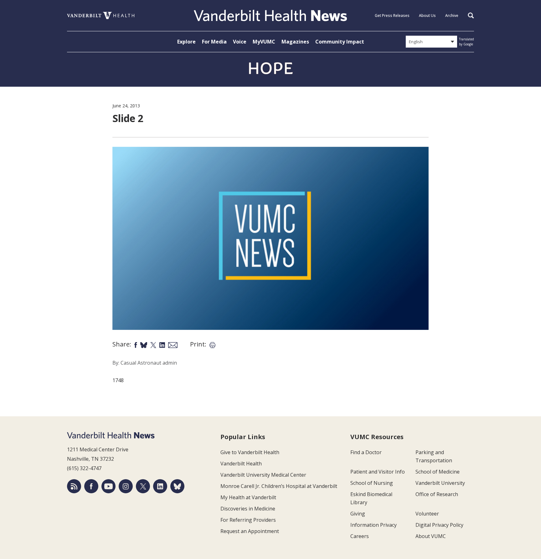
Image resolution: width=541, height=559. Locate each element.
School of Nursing (371, 483)
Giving (357, 513)
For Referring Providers (248, 519)
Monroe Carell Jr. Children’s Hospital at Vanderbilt (278, 486)
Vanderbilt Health (241, 463)
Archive (451, 15)
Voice (239, 41)
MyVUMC (264, 41)
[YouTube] (108, 486)
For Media (214, 41)
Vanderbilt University (440, 483)
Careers (359, 536)
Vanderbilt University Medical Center (263, 474)
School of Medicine (437, 471)
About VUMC (430, 536)
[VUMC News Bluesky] (177, 486)
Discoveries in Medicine (247, 508)
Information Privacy (373, 524)
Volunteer (427, 513)
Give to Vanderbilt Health (249, 452)
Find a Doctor (366, 452)
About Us (427, 15)
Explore (186, 41)
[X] (143, 486)
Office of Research (436, 494)
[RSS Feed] (74, 486)
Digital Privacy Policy (439, 524)
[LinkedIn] (160, 486)
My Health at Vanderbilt (248, 497)
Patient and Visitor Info (377, 471)
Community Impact (339, 41)
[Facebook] (91, 486)
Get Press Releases (392, 15)
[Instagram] (126, 486)
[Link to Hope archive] (270, 68)
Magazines (295, 41)
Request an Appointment (249, 531)
